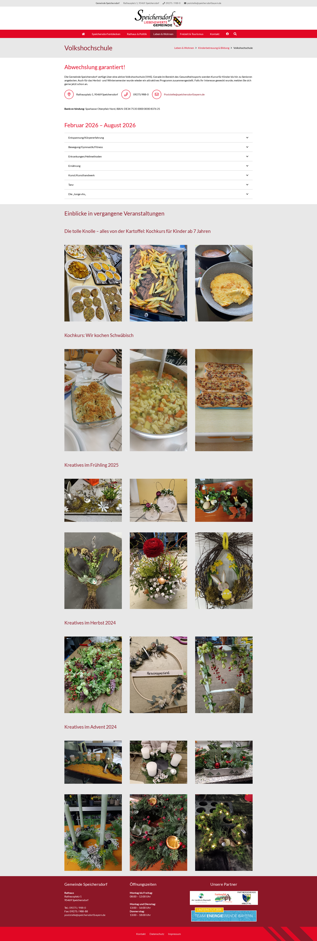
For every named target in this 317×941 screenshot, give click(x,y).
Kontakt (141, 933)
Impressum (174, 933)
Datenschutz (157, 933)
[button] (235, 33)
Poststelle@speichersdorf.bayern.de (184, 94)
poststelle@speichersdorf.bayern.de (84, 914)
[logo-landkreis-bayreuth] (201, 898)
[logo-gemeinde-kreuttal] (247, 898)
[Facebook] (227, 33)
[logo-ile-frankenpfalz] (224, 898)
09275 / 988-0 (77, 907)
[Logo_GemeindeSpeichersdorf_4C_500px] (158, 18)
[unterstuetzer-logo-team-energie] (224, 914)
